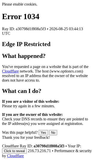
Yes (43, 133)
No (53, 133)
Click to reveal (14, 151)
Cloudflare (10, 71)
